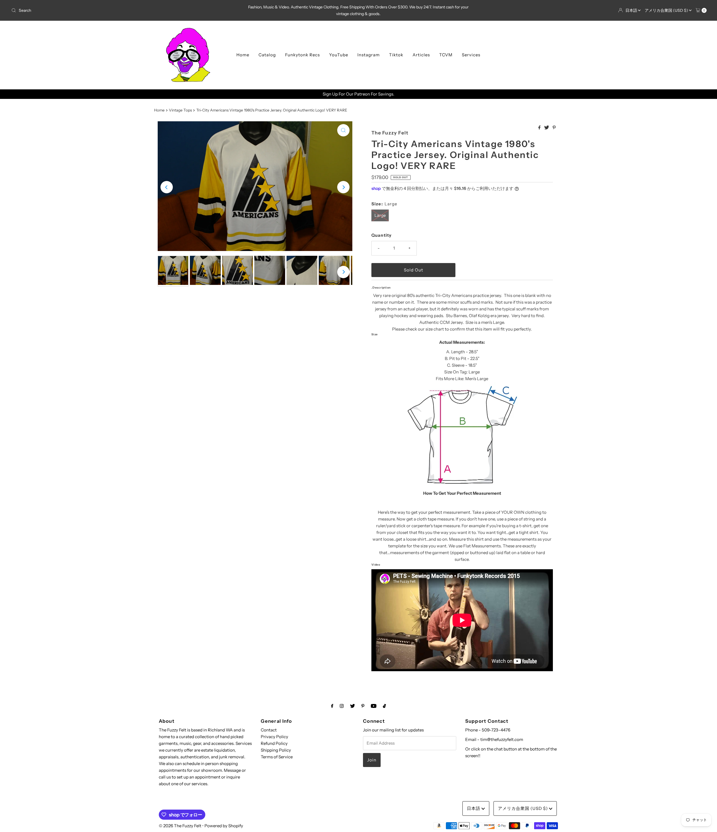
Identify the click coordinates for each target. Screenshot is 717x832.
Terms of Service (277, 756)
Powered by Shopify (223, 825)
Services (471, 54)
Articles (421, 54)
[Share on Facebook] (539, 128)
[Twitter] (352, 706)
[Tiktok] (384, 706)
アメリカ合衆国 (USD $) (667, 10)
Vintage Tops (180, 110)
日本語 (631, 10)
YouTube (338, 54)
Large (380, 215)
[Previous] (166, 187)
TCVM (446, 54)
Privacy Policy (274, 736)
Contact (269, 730)
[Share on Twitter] (547, 128)
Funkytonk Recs (302, 54)
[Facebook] (332, 706)
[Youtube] (373, 706)
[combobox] (124, 10)
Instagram (368, 54)
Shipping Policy (276, 750)
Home (242, 54)
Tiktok (396, 54)
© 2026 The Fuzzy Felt (180, 825)
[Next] (343, 187)
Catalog (267, 54)
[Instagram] (342, 706)
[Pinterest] (362, 706)
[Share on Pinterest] (554, 128)
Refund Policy (274, 743)
